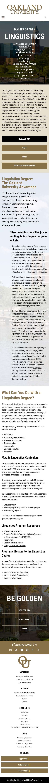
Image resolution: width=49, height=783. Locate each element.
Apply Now (23, 759)
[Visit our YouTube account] (22, 650)
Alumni (24, 699)
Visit (24, 148)
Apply (24, 157)
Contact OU (24, 712)
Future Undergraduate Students (24, 693)
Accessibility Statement (24, 738)
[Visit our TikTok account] (16, 650)
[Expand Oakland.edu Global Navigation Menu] (3, 18)
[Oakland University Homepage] (24, 9)
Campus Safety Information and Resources (24, 727)
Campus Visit (23, 765)
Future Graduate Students (24, 696)
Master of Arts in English (13, 578)
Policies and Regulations (24, 744)
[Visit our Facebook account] (33, 650)
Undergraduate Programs (24, 676)
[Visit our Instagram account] (10, 650)
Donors (24, 702)
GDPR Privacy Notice (24, 741)
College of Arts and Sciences (15, 546)
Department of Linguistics (13, 543)
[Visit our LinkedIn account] (27, 650)
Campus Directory (24, 718)
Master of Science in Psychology (16, 572)
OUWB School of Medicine (24, 679)
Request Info (24, 139)
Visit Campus (24, 619)
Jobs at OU (24, 721)
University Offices (24, 724)
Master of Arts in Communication (16, 575)
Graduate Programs (24, 682)
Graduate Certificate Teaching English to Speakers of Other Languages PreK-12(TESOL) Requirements (22, 537)
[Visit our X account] (38, 650)
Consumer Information (24, 747)
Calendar (24, 715)
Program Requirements (24, 165)
